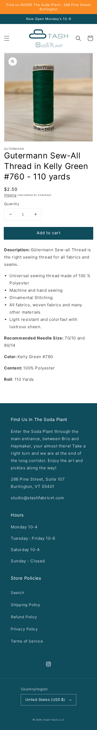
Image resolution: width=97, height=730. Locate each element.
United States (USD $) (45, 699)
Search (17, 592)
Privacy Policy (24, 629)
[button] (7, 38)
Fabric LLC (57, 719)
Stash (46, 719)
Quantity (11, 204)
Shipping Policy (25, 604)
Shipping (10, 194)
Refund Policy (24, 616)
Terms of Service (27, 641)
